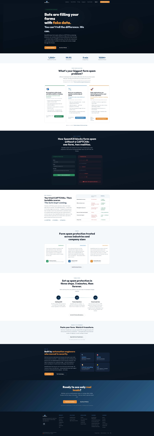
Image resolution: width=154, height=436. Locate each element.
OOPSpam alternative (95, 426)
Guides (82, 417)
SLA (59, 427)
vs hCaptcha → (63, 220)
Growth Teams (72, 419)
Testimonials (104, 425)
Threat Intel (83, 422)
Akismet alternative (95, 424)
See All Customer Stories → (77, 267)
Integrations (61, 422)
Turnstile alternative (95, 421)
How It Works (73, 1)
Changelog (83, 420)
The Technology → (61, 374)
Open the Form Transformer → (77, 337)
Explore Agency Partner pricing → (81, 125)
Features (60, 419)
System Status (83, 423)
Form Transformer (84, 419)
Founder (104, 419)
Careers (103, 422)
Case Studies (89, 1)
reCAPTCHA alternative (95, 420)
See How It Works (63, 47)
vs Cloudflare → (55, 220)
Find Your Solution (104, 1)
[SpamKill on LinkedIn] (44, 424)
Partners (104, 420)
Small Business (72, 417)
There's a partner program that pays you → (82, 82)
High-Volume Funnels (74, 420)
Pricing (78, 1)
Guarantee (61, 425)
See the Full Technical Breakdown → (77, 314)
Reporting (61, 420)
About (103, 417)
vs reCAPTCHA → (47, 220)
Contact (104, 427)
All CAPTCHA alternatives (93, 418)
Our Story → (49, 374)
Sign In (96, 1)
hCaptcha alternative (95, 423)
